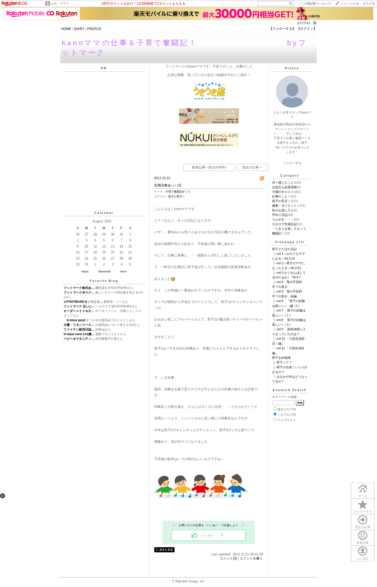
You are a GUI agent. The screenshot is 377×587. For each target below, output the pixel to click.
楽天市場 (369, 3)
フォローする (362, 511)
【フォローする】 (282, 29)
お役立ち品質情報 (284, 187)
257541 (304, 23)
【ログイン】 (307, 29)
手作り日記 (279, 215)
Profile (292, 68)
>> (315, 3)
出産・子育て (60, 3)
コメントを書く (251, 558)
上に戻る (362, 558)
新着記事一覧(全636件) (209, 167)
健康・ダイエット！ (286, 205)
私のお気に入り (283, 210)
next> (123, 271)
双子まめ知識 (281, 357)
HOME (66, 29)
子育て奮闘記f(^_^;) (177, 191)
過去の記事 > (252, 167)
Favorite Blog (104, 281)
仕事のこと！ (281, 196)
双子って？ (284, 362)
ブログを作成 (349, 3)
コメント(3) (228, 558)
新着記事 (362, 543)
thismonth (104, 271)
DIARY (79, 29)
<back (85, 271)
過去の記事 (362, 527)
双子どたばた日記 (284, 249)
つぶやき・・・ (283, 219)
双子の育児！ (176, 196)
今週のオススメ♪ (283, 192)
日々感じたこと (283, 182)
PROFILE (94, 29)
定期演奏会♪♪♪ (165, 185)
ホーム (362, 496)
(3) (179, 185)
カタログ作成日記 (284, 224)
